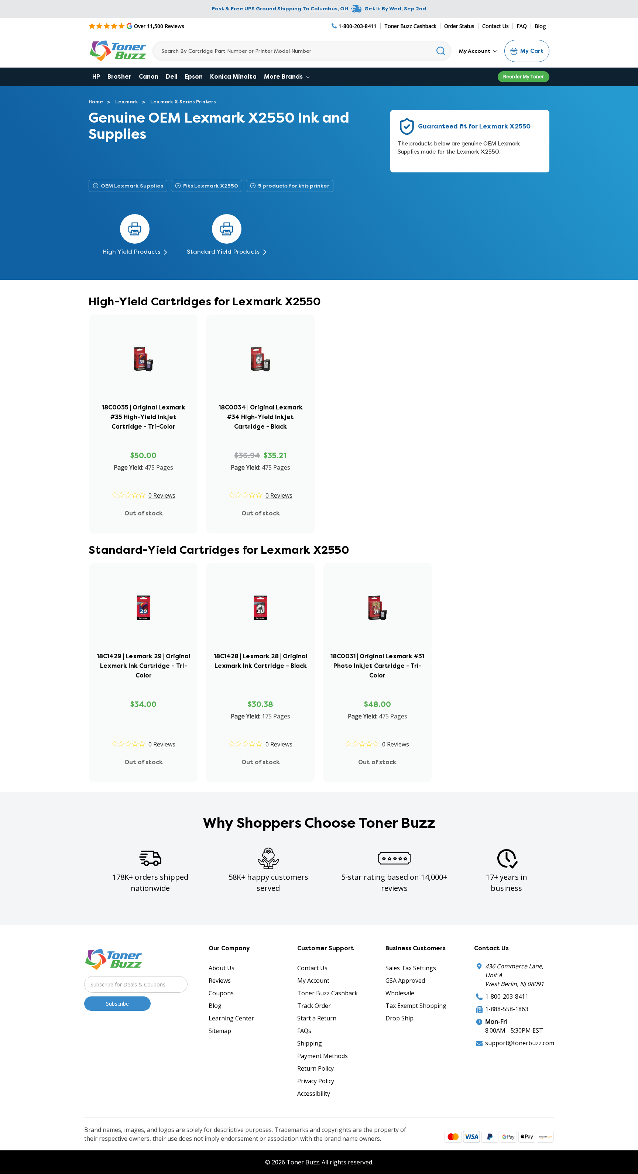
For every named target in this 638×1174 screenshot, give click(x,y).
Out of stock (143, 513)
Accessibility (313, 1093)
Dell (171, 76)
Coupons (221, 993)
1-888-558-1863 (506, 1009)
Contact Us (495, 26)
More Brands (284, 76)
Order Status (459, 26)
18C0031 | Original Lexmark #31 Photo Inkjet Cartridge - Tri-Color (377, 665)
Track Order (314, 1006)
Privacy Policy (315, 1081)
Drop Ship (399, 1018)
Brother (119, 76)
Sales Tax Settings (410, 968)
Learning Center (231, 1018)
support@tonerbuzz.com (519, 1043)
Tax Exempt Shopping (415, 1006)
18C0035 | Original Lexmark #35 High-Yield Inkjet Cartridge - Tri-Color (143, 417)
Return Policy (315, 1068)
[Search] (441, 51)
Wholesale (399, 993)
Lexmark (126, 102)
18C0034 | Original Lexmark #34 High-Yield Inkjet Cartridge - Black (261, 417)
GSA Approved (405, 980)
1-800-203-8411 (506, 996)
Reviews (220, 980)
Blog (540, 26)
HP (96, 76)
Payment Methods (322, 1056)
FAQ (522, 26)
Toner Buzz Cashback (410, 26)
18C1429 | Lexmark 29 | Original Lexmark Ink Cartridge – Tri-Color (143, 665)
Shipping (309, 1043)
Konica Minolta (233, 76)
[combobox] (302, 51)
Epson (194, 76)
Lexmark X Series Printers (183, 102)
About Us (221, 968)
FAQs (304, 1031)
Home (96, 102)
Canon (148, 76)
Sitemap (220, 1031)
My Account (475, 51)
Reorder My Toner (523, 76)
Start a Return (316, 1018)
